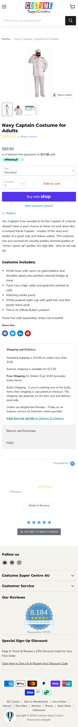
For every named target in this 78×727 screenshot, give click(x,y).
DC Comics (13, 702)
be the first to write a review (39, 532)
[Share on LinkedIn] (20, 333)
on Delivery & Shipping (35, 418)
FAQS (10, 443)
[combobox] (33, 20)
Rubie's (11, 213)
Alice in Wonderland (36, 702)
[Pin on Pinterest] (28, 333)
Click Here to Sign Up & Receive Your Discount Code (35, 663)
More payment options (39, 206)
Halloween (39, 710)
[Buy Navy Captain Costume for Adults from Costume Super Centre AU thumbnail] (7, 109)
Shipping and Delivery (21, 349)
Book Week (64, 706)
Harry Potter (59, 702)
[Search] (70, 20)
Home (6, 39)
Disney (49, 706)
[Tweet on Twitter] (13, 333)
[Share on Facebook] (5, 333)
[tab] (39, 505)
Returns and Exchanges (21, 431)
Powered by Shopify (39, 720)
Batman (36, 706)
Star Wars (21, 706)
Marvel (7, 706)
